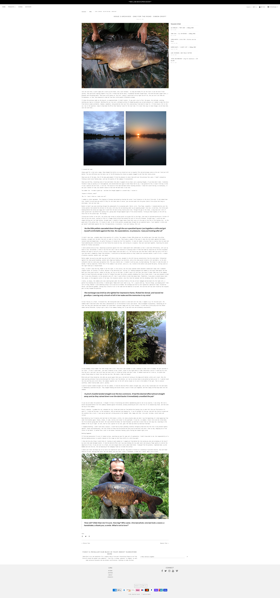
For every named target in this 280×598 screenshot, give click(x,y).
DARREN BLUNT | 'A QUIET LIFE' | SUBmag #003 (183, 47)
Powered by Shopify (146, 594)
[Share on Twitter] (85, 536)
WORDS (20, 6)
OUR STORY (28, 6)
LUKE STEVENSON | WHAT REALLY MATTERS (181, 53)
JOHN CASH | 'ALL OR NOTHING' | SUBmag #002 (183, 33)
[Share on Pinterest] (89, 536)
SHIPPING (110, 572)
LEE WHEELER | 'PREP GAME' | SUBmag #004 (182, 27)
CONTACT (110, 575)
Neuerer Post (163, 543)
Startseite (84, 11)
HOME (3, 6)
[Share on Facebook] (83, 536)
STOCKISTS (110, 577)
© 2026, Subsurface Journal (134, 594)
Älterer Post (86, 543)
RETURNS (110, 570)
